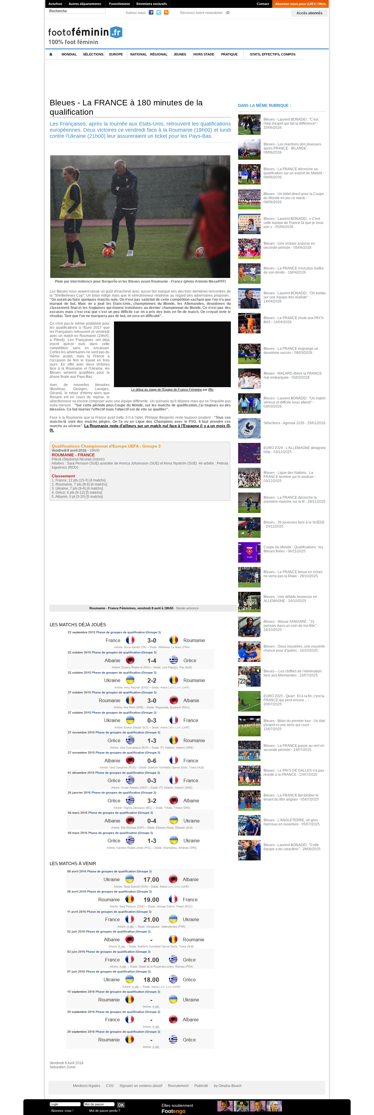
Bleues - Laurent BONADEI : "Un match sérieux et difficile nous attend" (294, 400)
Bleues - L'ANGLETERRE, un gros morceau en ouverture (291, 822)
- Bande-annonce (144, 608)
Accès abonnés (310, 13)
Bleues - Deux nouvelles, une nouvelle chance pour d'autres (294, 648)
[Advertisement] (151, 78)
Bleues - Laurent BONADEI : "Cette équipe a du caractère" (291, 847)
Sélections (93, 54)
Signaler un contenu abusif (141, 1086)
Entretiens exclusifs (151, 4)
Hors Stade (203, 54)
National (138, 54)
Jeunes (180, 54)
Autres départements (85, 4)
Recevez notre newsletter (201, 13)
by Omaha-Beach (228, 1086)
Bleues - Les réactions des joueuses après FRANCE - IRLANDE (292, 146)
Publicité (201, 1086)
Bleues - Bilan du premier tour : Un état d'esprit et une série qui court (294, 723)
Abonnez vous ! (62, 1110)
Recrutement (178, 1086)
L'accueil (51, 54)
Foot (174, 1111)
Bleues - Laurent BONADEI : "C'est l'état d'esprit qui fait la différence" (291, 121)
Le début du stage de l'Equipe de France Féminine (166, 389)
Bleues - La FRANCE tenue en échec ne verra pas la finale (293, 574)
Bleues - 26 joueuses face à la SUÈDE (294, 522)
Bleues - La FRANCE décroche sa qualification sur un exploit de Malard (293, 171)
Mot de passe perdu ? (104, 1110)
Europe (116, 54)
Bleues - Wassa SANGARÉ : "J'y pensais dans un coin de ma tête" (290, 624)
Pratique (229, 54)
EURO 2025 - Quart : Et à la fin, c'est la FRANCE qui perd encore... (294, 698)
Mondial (69, 54)
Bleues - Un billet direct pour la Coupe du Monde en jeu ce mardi (294, 196)
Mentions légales (86, 1086)
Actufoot (55, 4)
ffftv (211, 389)
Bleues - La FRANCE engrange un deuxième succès (291, 351)
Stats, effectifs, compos (272, 54)
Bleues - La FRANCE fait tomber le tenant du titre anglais (291, 797)
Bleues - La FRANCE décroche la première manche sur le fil (290, 499)
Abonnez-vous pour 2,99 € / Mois (300, 4)
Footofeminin (119, 4)
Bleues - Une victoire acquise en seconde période (289, 245)
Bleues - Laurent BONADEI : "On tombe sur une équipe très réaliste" (295, 295)
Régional (158, 54)
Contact (263, 4)
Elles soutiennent (177, 1105)
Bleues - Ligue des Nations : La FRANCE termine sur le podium (289, 475)
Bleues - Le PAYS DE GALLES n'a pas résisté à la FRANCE (294, 772)
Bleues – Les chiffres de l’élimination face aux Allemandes (293, 673)
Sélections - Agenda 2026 (284, 423)
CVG (110, 1086)
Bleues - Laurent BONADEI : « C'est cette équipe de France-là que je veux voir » (293, 223)
